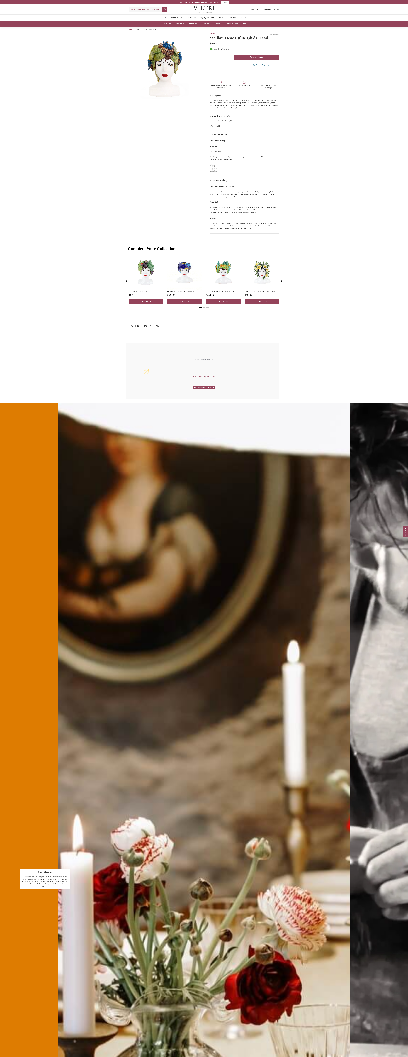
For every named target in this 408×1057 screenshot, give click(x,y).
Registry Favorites (207, 17)
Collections (191, 17)
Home (131, 29)
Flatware (206, 24)
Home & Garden (231, 24)
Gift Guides (232, 17)
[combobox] (148, 9)
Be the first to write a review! (204, 388)
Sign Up (226, 2)
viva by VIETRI (176, 17)
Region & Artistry (219, 180)
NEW (164, 17)
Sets (244, 24)
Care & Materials (218, 134)
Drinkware (193, 24)
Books (221, 17)
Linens (217, 24)
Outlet (243, 17)
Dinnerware (166, 24)
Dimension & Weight (220, 116)
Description (215, 95)
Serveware (180, 24)
